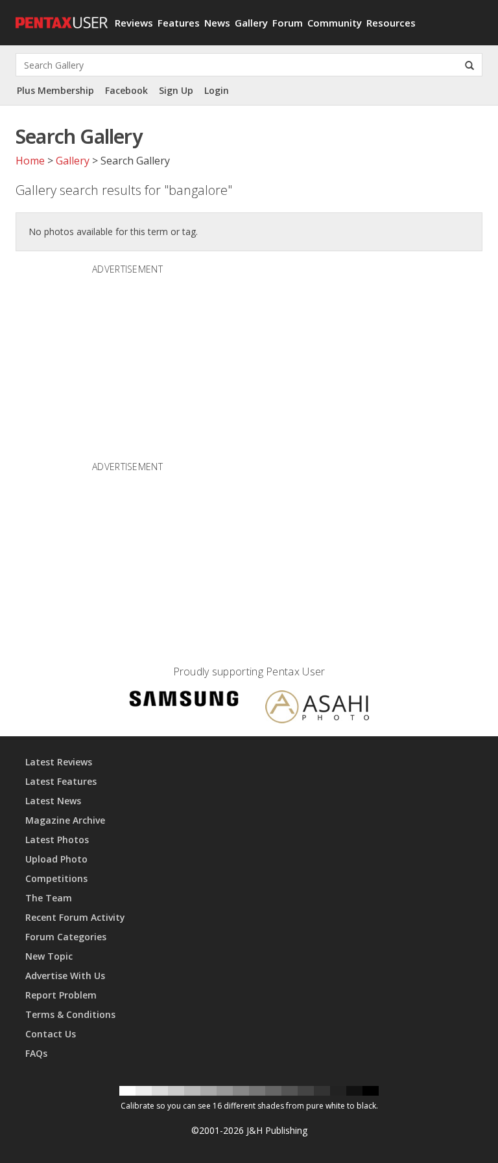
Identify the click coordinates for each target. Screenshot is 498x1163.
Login (216, 90)
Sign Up (176, 90)
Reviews (134, 22)
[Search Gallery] (469, 64)
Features (179, 22)
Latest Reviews (58, 762)
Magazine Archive (65, 820)
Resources (391, 22)
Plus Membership (55, 90)
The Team (48, 898)
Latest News (53, 801)
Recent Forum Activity (75, 917)
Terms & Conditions (70, 1014)
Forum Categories (65, 937)
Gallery (251, 22)
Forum (287, 22)
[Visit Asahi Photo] (317, 709)
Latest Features (61, 781)
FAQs (36, 1053)
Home (30, 160)
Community (334, 22)
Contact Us (50, 1034)
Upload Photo (56, 859)
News (217, 22)
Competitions (56, 878)
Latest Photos (57, 839)
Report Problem (61, 995)
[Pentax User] (60, 16)
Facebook (126, 90)
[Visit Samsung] (184, 701)
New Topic (49, 956)
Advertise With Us (65, 975)
